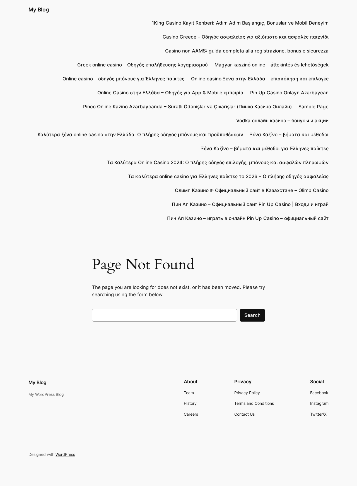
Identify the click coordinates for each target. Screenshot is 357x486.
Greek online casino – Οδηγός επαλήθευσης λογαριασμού (142, 65)
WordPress (65, 454)
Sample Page (313, 106)
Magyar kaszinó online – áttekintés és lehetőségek (271, 65)
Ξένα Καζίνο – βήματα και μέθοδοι (289, 134)
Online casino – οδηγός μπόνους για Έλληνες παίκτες (123, 79)
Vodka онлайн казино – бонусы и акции (282, 120)
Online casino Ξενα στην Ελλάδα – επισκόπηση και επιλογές (260, 79)
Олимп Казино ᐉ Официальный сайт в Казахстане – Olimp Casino (252, 190)
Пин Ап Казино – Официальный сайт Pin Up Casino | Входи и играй (250, 204)
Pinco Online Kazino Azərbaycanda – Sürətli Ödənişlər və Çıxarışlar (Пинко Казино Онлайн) (187, 106)
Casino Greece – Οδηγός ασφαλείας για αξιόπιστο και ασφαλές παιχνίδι (246, 37)
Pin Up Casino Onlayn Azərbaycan (289, 92)
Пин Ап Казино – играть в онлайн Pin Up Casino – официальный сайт (248, 218)
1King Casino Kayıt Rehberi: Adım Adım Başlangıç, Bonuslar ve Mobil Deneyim (240, 23)
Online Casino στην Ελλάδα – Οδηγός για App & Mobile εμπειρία (170, 92)
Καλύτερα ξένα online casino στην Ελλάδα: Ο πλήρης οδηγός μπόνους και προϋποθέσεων (140, 134)
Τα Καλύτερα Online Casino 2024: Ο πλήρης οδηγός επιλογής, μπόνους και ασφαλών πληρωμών (218, 162)
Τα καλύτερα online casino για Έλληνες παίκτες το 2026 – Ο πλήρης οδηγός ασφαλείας (228, 176)
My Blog (38, 9)
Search (252, 315)
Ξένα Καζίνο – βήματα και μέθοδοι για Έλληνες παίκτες (265, 148)
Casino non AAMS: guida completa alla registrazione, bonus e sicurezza (247, 51)
